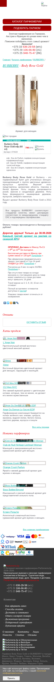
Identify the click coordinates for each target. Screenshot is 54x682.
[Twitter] (8, 303)
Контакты (23, 631)
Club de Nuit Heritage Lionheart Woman (22, 445)
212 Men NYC (10, 387)
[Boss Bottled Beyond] (14, 485)
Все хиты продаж (40, 427)
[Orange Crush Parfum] (15, 463)
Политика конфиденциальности (21, 580)
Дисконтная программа (17, 619)
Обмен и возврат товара (18, 615)
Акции (36, 631)
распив (23, 291)
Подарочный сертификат (18, 622)
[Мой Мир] (14, 303)
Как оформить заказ (15, 605)
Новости (7, 634)
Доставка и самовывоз (16, 612)
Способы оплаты (14, 609)
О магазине (8, 631)
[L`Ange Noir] (10, 338)
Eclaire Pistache (11, 512)
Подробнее (36, 255)
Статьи (19, 634)
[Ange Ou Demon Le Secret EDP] (20, 405)
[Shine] (7, 360)
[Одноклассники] (11, 303)
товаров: (51, 3)
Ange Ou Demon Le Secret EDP (19, 409)
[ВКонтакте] (4, 303)
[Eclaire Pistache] (12, 508)
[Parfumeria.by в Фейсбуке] (16, 642)
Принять (11, 678)
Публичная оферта (15, 625)
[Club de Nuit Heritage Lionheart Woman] (23, 441)
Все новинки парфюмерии (36, 529)
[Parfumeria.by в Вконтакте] (17, 645)
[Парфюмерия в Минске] (27, 13)
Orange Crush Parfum (14, 467)
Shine (6, 365)
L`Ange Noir (9, 342)
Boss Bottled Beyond (13, 489)
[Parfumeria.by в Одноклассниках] (20, 640)
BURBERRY (11, 65)
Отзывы (32, 634)
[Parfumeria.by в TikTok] (14, 649)
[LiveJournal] (17, 303)
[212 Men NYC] (11, 383)
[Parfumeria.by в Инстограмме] (18, 647)
